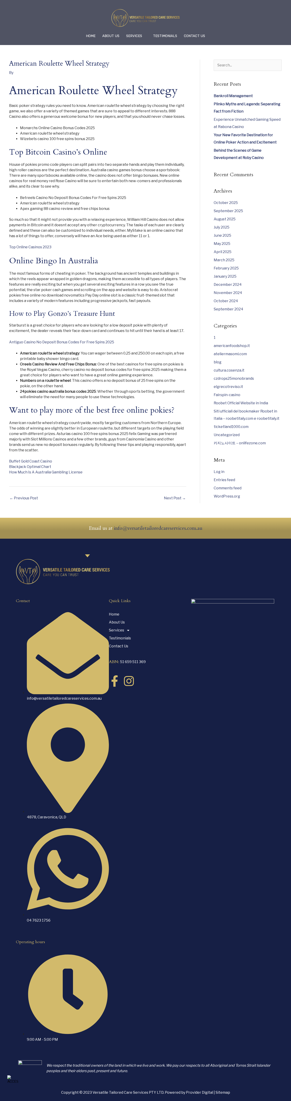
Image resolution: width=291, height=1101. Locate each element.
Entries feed (224, 480)
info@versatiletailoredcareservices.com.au (158, 528)
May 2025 (222, 243)
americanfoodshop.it (232, 346)
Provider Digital (200, 1092)
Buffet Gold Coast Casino (30, 461)
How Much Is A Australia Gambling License (46, 472)
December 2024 (228, 284)
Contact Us (194, 36)
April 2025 (222, 252)
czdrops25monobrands (234, 378)
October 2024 (226, 301)
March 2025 (224, 260)
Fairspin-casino (227, 395)
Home (90, 36)
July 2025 (221, 227)
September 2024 (228, 309)
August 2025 (225, 219)
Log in (219, 472)
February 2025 (226, 268)
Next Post (175, 498)
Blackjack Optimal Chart (30, 467)
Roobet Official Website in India (241, 403)
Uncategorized (227, 435)
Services (134, 36)
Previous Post (24, 498)
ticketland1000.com (231, 427)
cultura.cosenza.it (229, 370)
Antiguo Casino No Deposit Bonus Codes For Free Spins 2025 (61, 342)
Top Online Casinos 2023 (30, 247)
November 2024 (228, 293)
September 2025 (228, 211)
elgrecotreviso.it (228, 387)
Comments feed (227, 488)
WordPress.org (227, 496)
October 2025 (226, 203)
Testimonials (165, 36)
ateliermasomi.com (230, 354)
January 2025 (225, 276)
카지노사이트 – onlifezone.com (240, 443)
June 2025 (222, 235)
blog (217, 362)
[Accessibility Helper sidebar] (12, 1079)
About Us (110, 36)
